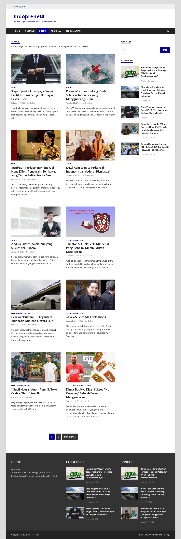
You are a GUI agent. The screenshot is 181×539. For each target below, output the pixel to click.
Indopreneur (29, 16)
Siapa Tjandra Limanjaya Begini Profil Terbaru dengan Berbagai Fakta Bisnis (32, 95)
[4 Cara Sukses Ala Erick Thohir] (90, 295)
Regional (56, 31)
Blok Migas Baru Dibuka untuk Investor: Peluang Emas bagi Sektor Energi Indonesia (153, 91)
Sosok (42, 31)
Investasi (29, 31)
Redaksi (33, 103)
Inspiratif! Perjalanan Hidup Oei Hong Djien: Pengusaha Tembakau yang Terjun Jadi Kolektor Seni (34, 171)
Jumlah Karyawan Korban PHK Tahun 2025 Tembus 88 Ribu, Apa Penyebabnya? (155, 147)
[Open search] (168, 31)
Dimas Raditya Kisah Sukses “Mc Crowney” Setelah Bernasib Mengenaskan (87, 393)
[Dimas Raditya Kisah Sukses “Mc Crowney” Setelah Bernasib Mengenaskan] (90, 367)
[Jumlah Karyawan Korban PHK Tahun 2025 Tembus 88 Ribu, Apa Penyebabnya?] (130, 144)
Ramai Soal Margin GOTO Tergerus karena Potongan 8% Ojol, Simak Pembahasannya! (154, 71)
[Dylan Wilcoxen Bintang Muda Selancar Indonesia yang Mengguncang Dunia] (90, 69)
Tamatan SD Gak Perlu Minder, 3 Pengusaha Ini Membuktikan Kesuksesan (87, 247)
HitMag (166, 534)
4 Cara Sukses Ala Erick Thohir (86, 317)
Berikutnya (70, 436)
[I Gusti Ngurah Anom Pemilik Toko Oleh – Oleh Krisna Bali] (36, 367)
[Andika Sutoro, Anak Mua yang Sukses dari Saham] (36, 222)
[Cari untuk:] (145, 50)
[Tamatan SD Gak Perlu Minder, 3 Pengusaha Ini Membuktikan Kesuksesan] (90, 222)
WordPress (154, 534)
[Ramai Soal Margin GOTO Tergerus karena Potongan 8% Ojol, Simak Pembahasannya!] (130, 67)
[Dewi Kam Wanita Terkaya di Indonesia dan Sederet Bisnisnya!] (90, 145)
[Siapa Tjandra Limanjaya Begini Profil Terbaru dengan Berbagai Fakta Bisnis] (36, 69)
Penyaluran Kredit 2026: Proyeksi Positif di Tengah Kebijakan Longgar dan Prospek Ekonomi (154, 128)
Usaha (88, 386)
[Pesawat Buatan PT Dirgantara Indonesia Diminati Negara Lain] (36, 295)
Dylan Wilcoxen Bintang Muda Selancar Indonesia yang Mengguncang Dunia (86, 95)
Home (17, 31)
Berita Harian (73, 31)
